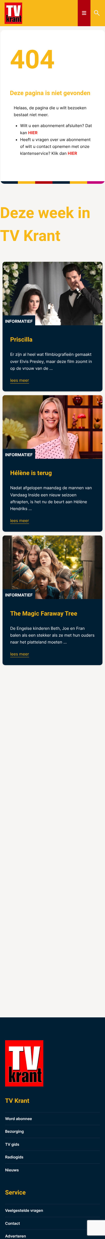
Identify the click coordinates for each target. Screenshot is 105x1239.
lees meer (19, 380)
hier (33, 132)
